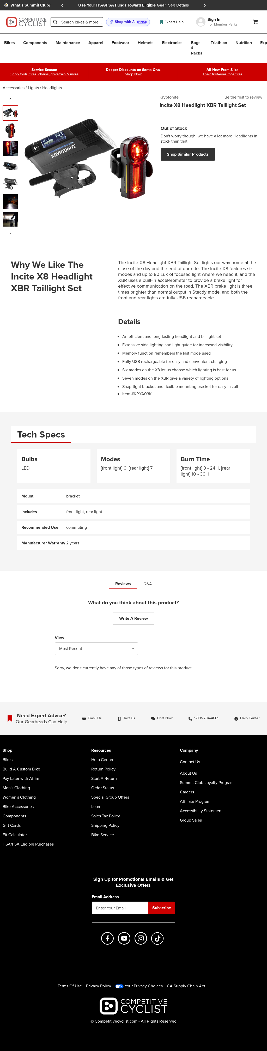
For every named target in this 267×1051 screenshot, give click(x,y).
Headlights (52, 88)
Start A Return (104, 778)
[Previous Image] (10, 99)
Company (189, 750)
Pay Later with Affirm (21, 778)
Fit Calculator (15, 834)
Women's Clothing (19, 797)
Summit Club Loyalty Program (207, 782)
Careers (187, 792)
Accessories (14, 88)
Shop (7, 750)
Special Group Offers (110, 797)
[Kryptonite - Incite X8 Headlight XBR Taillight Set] (10, 113)
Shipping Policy (105, 825)
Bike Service (102, 834)
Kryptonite (169, 97)
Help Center (102, 759)
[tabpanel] (133, 499)
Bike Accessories (18, 806)
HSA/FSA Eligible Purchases (28, 844)
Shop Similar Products (188, 154)
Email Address (105, 897)
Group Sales (191, 820)
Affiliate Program (195, 801)
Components (14, 816)
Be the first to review (243, 97)
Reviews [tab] (123, 584)
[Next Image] (10, 233)
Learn (96, 806)
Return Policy (103, 769)
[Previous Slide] (62, 5)
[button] (128, 22)
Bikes (8, 759)
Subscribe (161, 908)
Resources (101, 750)
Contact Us (190, 762)
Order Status (102, 788)
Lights (33, 88)
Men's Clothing (16, 788)
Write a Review (133, 618)
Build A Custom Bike (21, 769)
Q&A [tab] (147, 584)
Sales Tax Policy (105, 816)
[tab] (41, 434)
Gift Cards (12, 825)
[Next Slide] (204, 5)
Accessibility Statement (201, 810)
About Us (188, 773)
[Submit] (55, 22)
